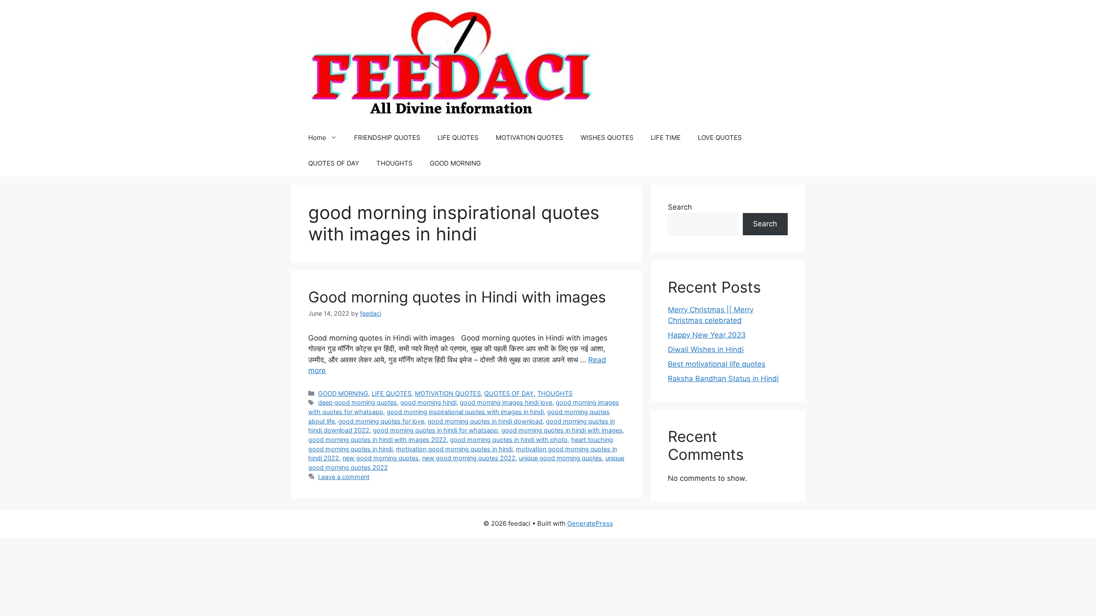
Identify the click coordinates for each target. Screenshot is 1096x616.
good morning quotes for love (381, 421)
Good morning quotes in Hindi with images (457, 297)
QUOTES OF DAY (333, 163)
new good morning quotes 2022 (468, 458)
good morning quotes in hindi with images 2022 (377, 439)
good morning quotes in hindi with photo (509, 439)
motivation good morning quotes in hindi (454, 449)
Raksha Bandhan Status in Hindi (723, 378)
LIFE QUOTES (458, 137)
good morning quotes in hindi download (485, 421)
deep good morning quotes (357, 402)
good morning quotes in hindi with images (561, 430)
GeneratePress (590, 523)
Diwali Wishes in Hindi (706, 349)
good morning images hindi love (506, 402)
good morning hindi (428, 402)
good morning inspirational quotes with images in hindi (465, 411)
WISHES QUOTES (607, 137)
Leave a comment (343, 476)
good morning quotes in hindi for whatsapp (435, 430)
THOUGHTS (394, 163)
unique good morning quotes (560, 458)
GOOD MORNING (455, 163)
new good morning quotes (380, 458)
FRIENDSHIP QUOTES (387, 137)
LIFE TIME (666, 137)
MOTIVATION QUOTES (529, 137)
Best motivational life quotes (716, 364)
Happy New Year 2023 (707, 335)
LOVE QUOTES (720, 137)
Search (680, 207)
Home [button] (317, 137)
